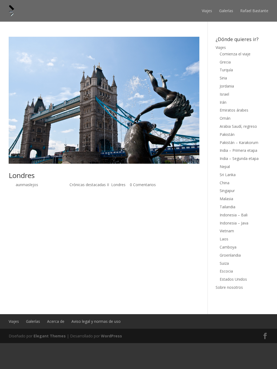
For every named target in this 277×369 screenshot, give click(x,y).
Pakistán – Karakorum (239, 142)
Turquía (226, 69)
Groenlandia (230, 255)
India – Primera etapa (238, 150)
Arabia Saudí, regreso (238, 126)
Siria (223, 77)
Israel (224, 94)
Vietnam (227, 230)
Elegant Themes (50, 335)
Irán (223, 102)
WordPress (111, 335)
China (224, 182)
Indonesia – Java (234, 223)
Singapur (227, 190)
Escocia (226, 271)
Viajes (207, 10)
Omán (225, 118)
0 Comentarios (143, 184)
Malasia (226, 198)
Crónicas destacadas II (89, 184)
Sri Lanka (228, 174)
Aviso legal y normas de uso (96, 321)
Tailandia (227, 206)
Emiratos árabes (234, 110)
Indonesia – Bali (234, 214)
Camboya (228, 247)
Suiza (224, 263)
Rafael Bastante (254, 10)
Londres (22, 175)
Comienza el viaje (235, 53)
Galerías (226, 10)
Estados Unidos (233, 279)
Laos (224, 238)
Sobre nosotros (229, 287)
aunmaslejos (27, 184)
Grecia (225, 62)
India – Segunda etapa (239, 158)
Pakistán (227, 134)
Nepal (225, 166)
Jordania (227, 86)
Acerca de (55, 321)
